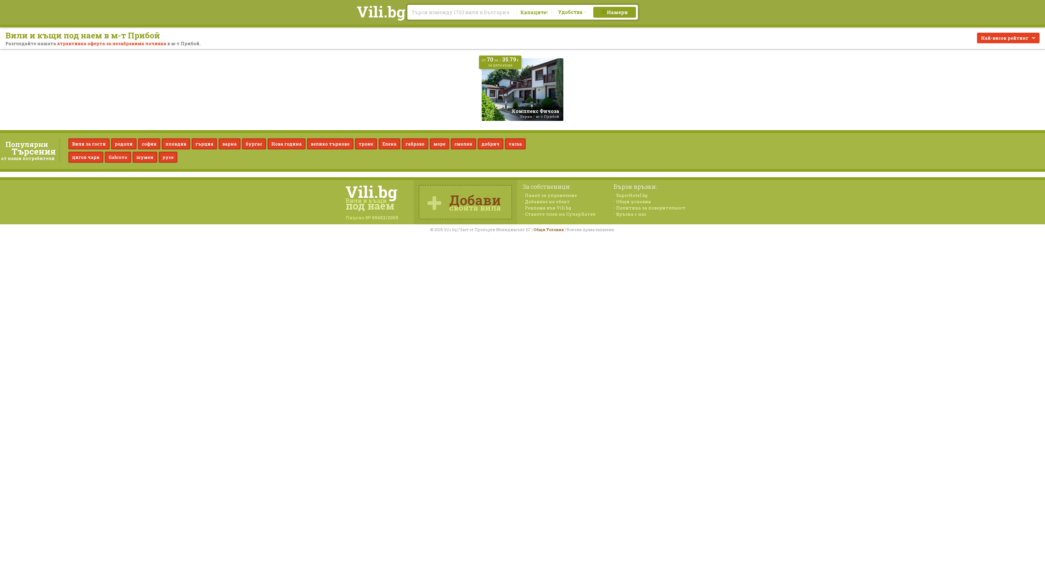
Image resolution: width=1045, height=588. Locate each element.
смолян (463, 144)
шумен (144, 157)
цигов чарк (86, 157)
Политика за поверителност (650, 208)
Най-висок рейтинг (1005, 38)
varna (515, 144)
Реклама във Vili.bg (547, 208)
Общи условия (633, 201)
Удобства (571, 12)
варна (229, 144)
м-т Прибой (547, 116)
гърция (204, 144)
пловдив (175, 144)
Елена (389, 144)
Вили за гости (89, 144)
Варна (526, 116)
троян (366, 144)
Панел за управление (550, 195)
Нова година (286, 144)
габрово (415, 144)
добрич (490, 144)
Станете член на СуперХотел (560, 214)
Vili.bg (381, 11)
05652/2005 (385, 218)
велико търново (330, 144)
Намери (617, 12)
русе (168, 157)
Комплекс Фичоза (535, 111)
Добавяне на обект (547, 201)
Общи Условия (548, 229)
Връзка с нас (631, 214)
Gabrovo (118, 157)
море (439, 144)
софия (149, 144)
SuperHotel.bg (631, 195)
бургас (254, 144)
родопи (124, 144)
